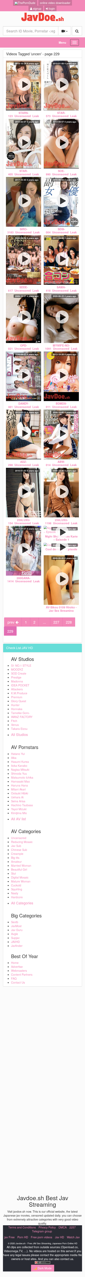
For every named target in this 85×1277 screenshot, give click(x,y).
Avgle (14, 934)
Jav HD (59, 1237)
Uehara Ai (17, 797)
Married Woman (21, 865)
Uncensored (18, 838)
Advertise (17, 967)
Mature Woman (20, 881)
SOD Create (18, 673)
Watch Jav (73, 1237)
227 (56, 622)
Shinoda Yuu (19, 773)
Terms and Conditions (22, 1227)
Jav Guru (17, 930)
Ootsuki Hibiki (19, 793)
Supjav (15, 938)
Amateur (16, 862)
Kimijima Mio (19, 813)
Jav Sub (16, 846)
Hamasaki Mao (20, 781)
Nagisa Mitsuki (20, 769)
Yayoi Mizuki (18, 809)
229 (10, 631)
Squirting (16, 889)
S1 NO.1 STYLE (21, 665)
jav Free (9, 1237)
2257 (72, 1227)
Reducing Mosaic (22, 842)
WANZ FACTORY (21, 717)
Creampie (17, 854)
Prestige (16, 677)
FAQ (14, 978)
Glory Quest (18, 701)
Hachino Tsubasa (22, 805)
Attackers (17, 689)
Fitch (14, 721)
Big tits (15, 858)
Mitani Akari (18, 789)
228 (69, 622)
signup (36, 8)
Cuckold (16, 885)
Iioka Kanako (19, 766)
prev (11, 622)
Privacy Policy (47, 1227)
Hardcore (17, 897)
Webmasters (19, 971)
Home (15, 963)
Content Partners (21, 974)
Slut (13, 873)
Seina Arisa (18, 801)
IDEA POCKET (20, 685)
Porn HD (22, 1237)
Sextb (14, 922)
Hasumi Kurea (20, 762)
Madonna (17, 681)
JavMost (16, 926)
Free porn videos (41, 1237)
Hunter (15, 705)
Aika (13, 758)
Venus (15, 725)
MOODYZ (17, 669)
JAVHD (15, 942)
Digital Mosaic (19, 877)
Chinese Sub (19, 850)
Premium (16, 697)
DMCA (63, 1227)
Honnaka (16, 709)
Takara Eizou (19, 729)
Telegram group (42, 1231)
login (51, 8)
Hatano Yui (18, 754)
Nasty (14, 893)
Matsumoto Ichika (22, 777)
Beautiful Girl (19, 869)
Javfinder (17, 946)
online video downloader (55, 3)
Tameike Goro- (20, 713)
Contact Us (18, 982)
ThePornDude (26, 3)
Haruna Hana (19, 785)
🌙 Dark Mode (43, 1268)
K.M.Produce (19, 693)
